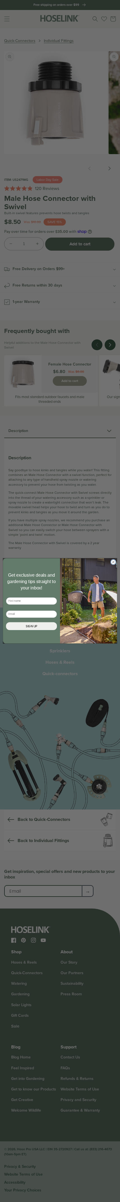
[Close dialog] (113, 561)
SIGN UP (31, 626)
